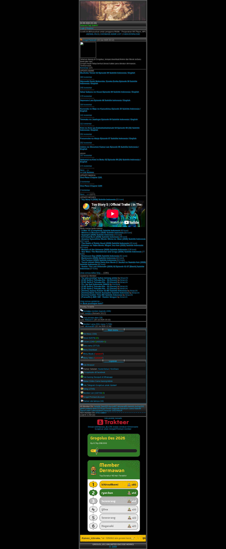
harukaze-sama (127, 408)
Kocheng (116, 284)
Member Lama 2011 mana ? (95, 324)
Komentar (84, 68)
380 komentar (86, 77)
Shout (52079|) (91, 338)
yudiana (88, 408)
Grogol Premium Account (94, 397)
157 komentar (86, 155)
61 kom (123, 256)
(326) (108, 311)
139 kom (132, 249)
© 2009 (113, 546)
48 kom (123, 237)
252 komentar (86, 143)
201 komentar (86, 134)
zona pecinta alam (91, 318)
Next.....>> (84, 170)
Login (82, 28)
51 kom (120, 199)
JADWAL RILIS (92, 34)
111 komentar (86, 124)
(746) (109, 324)
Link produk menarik (113, 418)
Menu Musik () (93, 354)
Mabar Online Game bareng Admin (98, 381)
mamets (130, 406)
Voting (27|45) (89, 389)
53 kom (121, 260)
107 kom (84, 241)
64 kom (120, 258)
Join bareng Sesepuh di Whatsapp (97, 377)
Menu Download (90, 350)
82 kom (101, 264)
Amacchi (124, 278)
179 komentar (86, 96)
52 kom (84, 247)
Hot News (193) (90, 334)
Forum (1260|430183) (94, 342)
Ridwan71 (89, 320)
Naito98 (137, 408)
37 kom (94, 269)
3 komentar (85, 182)
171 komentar (86, 166)
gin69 (82, 408)
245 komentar (86, 88)
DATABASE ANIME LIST (111, 34)
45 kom (133, 243)
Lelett (93, 411)
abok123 (96, 408)
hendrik (97, 406)
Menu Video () (93, 358)
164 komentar (86, 105)
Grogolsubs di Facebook (94, 372)
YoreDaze (114, 369)
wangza (88, 313)
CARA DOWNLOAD (131, 34)
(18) (101, 318)
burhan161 (139, 406)
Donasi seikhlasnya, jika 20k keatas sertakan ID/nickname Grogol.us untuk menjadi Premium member (113, 428)
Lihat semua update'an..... (91, 301)
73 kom (118, 235)
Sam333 (104, 406)
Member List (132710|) (94, 393)
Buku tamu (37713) (91, 346)
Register (90, 28)
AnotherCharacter (103, 411)
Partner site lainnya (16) (93, 401)
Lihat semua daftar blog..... (91, 273)
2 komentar (85, 190)
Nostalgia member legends (94, 311)
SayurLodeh (85, 411)
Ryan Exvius (105, 408)
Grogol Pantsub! (89, 40)
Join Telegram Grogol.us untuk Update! (100, 385)
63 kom (124, 230)
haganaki (116, 408)
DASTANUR (117, 411)
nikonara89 (89, 326)
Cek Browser (88, 365)
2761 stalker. (101, 413)
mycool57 (113, 406)
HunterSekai (103, 369)
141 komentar (86, 115)
